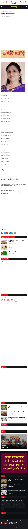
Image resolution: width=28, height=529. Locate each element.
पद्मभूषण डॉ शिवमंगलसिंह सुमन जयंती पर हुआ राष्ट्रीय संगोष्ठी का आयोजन (16, 412)
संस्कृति (3, 504)
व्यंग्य (16, 500)
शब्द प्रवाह (3, 16)
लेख (10, 500)
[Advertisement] (14, 320)
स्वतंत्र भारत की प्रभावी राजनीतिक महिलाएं (8, 299)
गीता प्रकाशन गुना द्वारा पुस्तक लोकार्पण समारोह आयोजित (12, 444)
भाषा (2, 509)
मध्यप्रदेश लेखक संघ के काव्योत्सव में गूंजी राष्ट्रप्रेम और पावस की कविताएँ (16, 418)
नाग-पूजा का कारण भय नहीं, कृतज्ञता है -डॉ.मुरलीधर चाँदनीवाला (16, 406)
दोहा (6, 504)
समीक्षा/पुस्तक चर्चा (17, 502)
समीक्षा (10, 504)
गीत (19, 500)
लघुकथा (12, 502)
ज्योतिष (17, 507)
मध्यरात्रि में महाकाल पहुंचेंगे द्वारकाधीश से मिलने (9, 303)
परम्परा (3, 507)
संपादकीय (7, 502)
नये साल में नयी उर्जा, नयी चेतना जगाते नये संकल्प (9, 301)
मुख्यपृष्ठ (2, 11)
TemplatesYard (18, 527)
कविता (5, 11)
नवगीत (23, 504)
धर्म (21, 500)
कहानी (13, 504)
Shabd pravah (5, 522)
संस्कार (20, 504)
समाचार (7, 500)
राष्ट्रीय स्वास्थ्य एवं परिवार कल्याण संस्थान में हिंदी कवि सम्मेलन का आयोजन (16, 241)
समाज (22, 502)
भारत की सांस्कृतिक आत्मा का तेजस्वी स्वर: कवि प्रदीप (16, 246)
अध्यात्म (3, 502)
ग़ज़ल (13, 500)
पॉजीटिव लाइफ (8, 507)
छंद (16, 504)
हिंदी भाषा (13, 507)
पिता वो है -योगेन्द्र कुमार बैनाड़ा (12, 251)
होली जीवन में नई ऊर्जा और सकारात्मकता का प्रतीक (10, 298)
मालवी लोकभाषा (22, 507)
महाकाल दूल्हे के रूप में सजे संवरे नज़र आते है (8, 300)
